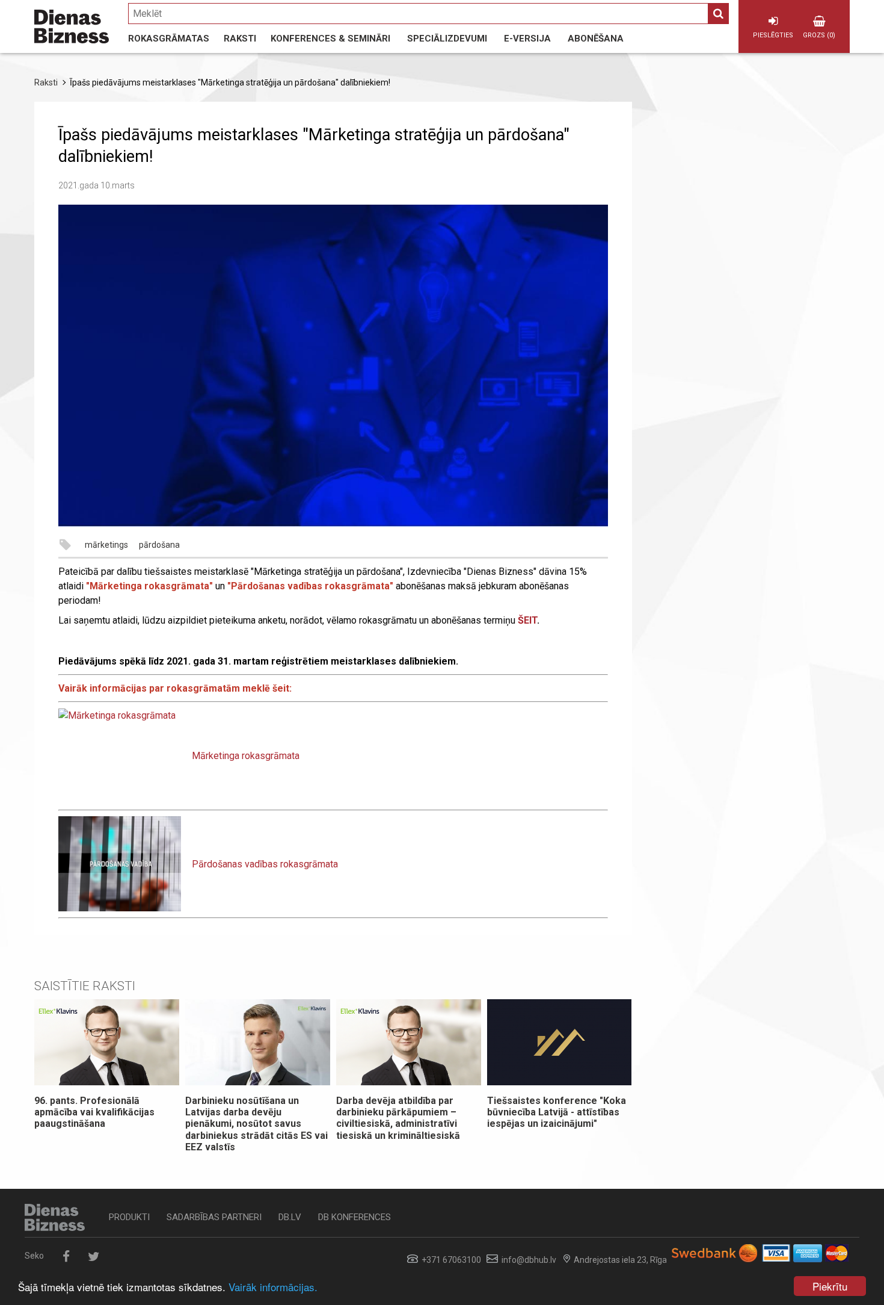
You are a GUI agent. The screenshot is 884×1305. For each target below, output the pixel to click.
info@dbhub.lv (529, 1260)
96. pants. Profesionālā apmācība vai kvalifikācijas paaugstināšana (94, 1112)
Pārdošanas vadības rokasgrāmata (265, 864)
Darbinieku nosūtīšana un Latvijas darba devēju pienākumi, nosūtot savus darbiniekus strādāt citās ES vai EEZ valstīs (256, 1124)
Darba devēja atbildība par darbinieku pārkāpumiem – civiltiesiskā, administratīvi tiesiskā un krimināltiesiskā (399, 1118)
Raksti (240, 38)
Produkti (129, 1217)
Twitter (93, 1256)
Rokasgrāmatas (168, 38)
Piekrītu (829, 1286)
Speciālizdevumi (447, 38)
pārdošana (159, 545)
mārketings (106, 545)
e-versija (527, 38)
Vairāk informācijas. (273, 1286)
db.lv (289, 1217)
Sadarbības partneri (214, 1217)
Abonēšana (596, 38)
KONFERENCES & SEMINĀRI (330, 38)
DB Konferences (354, 1217)
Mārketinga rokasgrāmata (245, 755)
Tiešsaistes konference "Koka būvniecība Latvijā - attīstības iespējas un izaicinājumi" (556, 1112)
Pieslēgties (773, 35)
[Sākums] (71, 26)
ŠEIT (527, 620)
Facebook (66, 1256)
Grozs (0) (819, 35)
